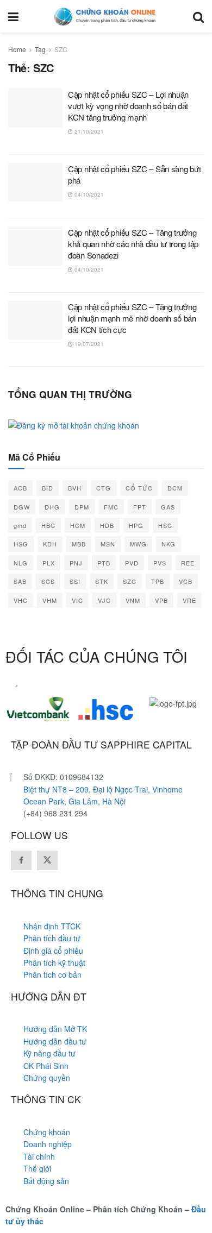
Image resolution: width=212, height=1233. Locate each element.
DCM (175, 487)
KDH (50, 543)
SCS (48, 581)
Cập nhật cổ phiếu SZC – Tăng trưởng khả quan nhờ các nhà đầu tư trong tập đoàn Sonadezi (133, 244)
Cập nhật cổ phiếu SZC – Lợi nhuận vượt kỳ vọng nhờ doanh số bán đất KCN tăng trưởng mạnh (128, 106)
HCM (77, 525)
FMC (111, 506)
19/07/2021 (88, 344)
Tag (40, 49)
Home (17, 49)
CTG (103, 487)
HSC (165, 525)
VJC (104, 600)
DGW (22, 506)
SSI (75, 581)
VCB (185, 581)
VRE (189, 600)
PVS (159, 562)
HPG (136, 525)
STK (101, 581)
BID (47, 487)
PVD (132, 562)
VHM (49, 600)
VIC (77, 600)
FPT (139, 506)
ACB (20, 487)
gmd (20, 525)
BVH (75, 487)
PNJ (76, 562)
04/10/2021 (88, 194)
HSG (21, 543)
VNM (133, 600)
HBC (48, 525)
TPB (157, 581)
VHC (21, 600)
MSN (108, 543)
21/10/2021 (88, 131)
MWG (138, 543)
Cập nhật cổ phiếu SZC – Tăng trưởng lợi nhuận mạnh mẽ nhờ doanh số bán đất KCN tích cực (132, 318)
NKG (168, 543)
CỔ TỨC (139, 487)
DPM (81, 506)
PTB (103, 562)
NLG (21, 562)
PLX (48, 562)
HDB (107, 525)
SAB (20, 581)
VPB (161, 600)
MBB (79, 543)
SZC (60, 49)
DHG (52, 506)
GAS (168, 506)
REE (188, 562)
